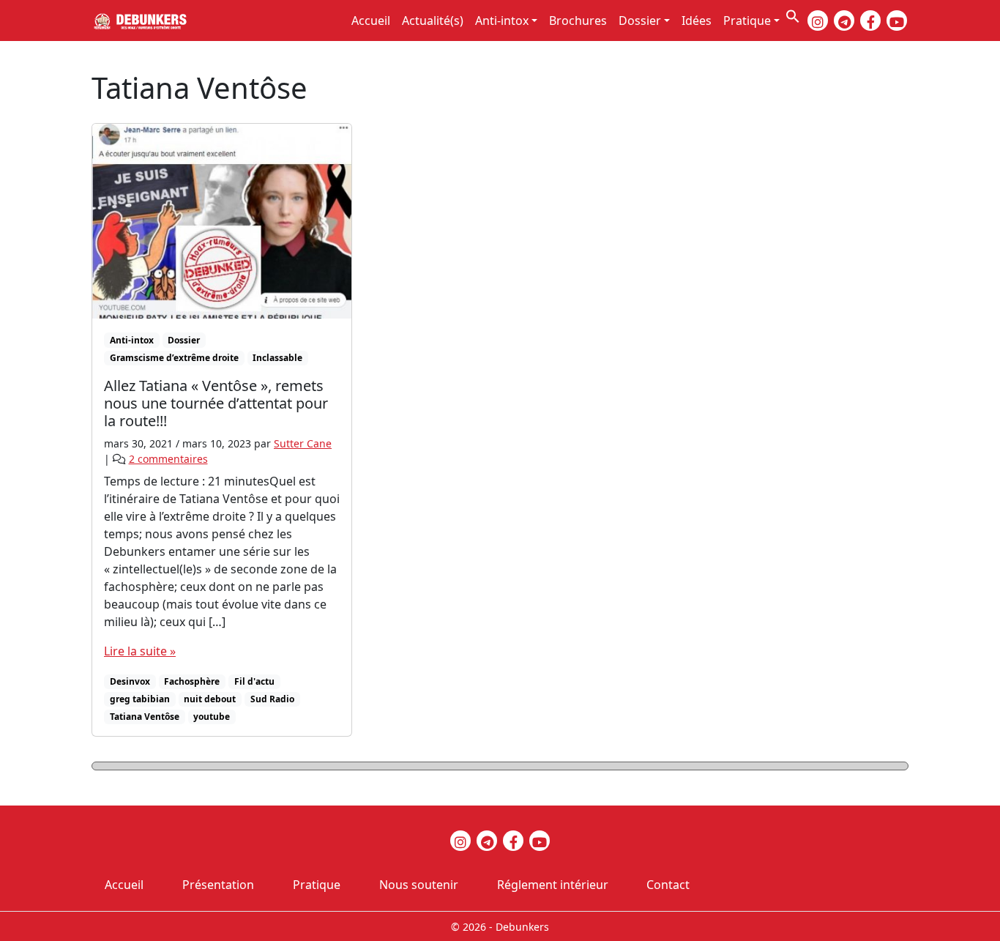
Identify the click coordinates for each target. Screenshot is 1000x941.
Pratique (747, 20)
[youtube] (897, 20)
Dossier (640, 20)
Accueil (370, 20)
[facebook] (870, 20)
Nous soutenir (418, 885)
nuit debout (210, 699)
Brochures (578, 20)
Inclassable (277, 358)
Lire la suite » (140, 651)
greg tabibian (140, 699)
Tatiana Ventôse (144, 716)
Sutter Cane (303, 443)
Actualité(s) (432, 20)
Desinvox (130, 681)
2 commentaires (168, 459)
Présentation (218, 885)
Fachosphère (192, 681)
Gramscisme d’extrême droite (174, 358)
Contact (668, 885)
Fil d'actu (254, 681)
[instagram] (817, 20)
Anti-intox (502, 20)
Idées (697, 20)
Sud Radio (272, 699)
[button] (793, 15)
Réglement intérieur (552, 885)
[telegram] (844, 20)
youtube (211, 716)
